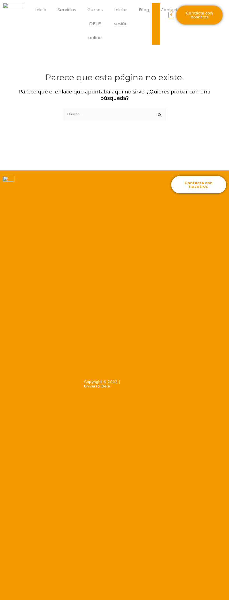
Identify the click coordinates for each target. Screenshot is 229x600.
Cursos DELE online (95, 23)
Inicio (40, 9)
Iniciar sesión (121, 16)
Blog (144, 9)
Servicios (67, 9)
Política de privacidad (150, 384)
